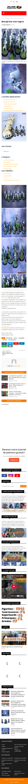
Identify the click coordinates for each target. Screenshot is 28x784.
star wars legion (9, 18)
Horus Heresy (17, 771)
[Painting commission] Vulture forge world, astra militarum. (18, 712)
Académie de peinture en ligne (7, 760)
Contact (3, 746)
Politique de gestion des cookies (7, 749)
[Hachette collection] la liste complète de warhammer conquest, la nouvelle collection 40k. (18, 694)
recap (15, 338)
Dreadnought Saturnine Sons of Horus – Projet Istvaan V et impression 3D (17, 385)
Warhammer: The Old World (19, 774)
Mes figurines (9, 338)
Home (11, 782)
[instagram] (14, 1)
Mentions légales (6, 751)
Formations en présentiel (20, 758)
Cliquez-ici (14, 460)
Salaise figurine (6, 24)
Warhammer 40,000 (6, 771)
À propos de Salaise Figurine (19, 747)
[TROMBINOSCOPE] (14, 638)
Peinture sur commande (7, 758)
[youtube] (17, 1)
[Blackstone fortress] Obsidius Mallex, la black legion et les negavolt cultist (18, 721)
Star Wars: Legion (6, 775)
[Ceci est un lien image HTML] (14, 512)
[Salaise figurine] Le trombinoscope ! (12, 647)
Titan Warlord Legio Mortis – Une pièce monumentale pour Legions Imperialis (17, 377)
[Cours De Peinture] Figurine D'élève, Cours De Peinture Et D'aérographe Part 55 (18, 731)
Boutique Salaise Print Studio (7, 764)
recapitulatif (21, 338)
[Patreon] (24, 475)
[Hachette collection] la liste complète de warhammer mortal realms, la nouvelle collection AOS (18, 703)
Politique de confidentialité (17, 750)
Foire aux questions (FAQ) (20, 744)
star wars (5, 339)
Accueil (3, 18)
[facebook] (11, 1)
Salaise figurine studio (18, 779)
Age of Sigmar (5, 773)
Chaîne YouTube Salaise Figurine (20, 760)
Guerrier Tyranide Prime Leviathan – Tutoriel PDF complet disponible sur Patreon (17, 393)
